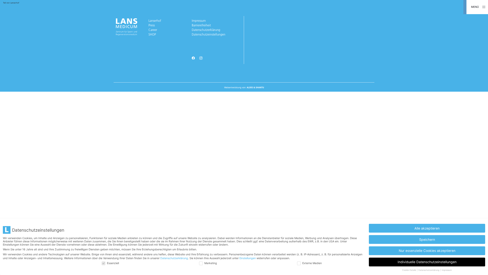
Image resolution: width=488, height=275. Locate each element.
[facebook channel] (193, 58)
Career (152, 30)
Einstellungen (247, 258)
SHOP (152, 34)
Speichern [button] (427, 240)
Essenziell (113, 263)
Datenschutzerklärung (206, 30)
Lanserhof (154, 21)
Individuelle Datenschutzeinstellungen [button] (427, 262)
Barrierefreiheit (201, 25)
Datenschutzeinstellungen (208, 34)
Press (151, 25)
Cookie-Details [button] (409, 270)
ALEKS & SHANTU (255, 87)
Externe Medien (312, 263)
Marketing (210, 263)
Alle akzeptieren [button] (427, 228)
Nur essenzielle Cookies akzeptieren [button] (427, 251)
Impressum (199, 21)
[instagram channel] (200, 58)
